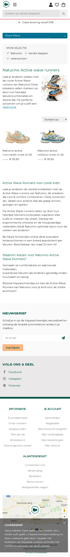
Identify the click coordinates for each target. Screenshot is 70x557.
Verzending (35, 470)
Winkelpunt (17, 440)
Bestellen (35, 476)
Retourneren (35, 481)
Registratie (52, 423)
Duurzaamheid (17, 417)
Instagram (14, 378)
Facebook (14, 372)
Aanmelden (52, 417)
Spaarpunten (17, 429)
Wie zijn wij (17, 434)
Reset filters (58, 37)
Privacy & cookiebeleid (36, 552)
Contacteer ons (35, 465)
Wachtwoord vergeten (52, 429)
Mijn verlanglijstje (52, 434)
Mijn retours (52, 445)
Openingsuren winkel (17, 445)
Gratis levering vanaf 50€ (37, 22)
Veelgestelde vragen (35, 487)
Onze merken (17, 423)
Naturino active (12, 150)
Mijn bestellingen (52, 440)
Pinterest (13, 385)
